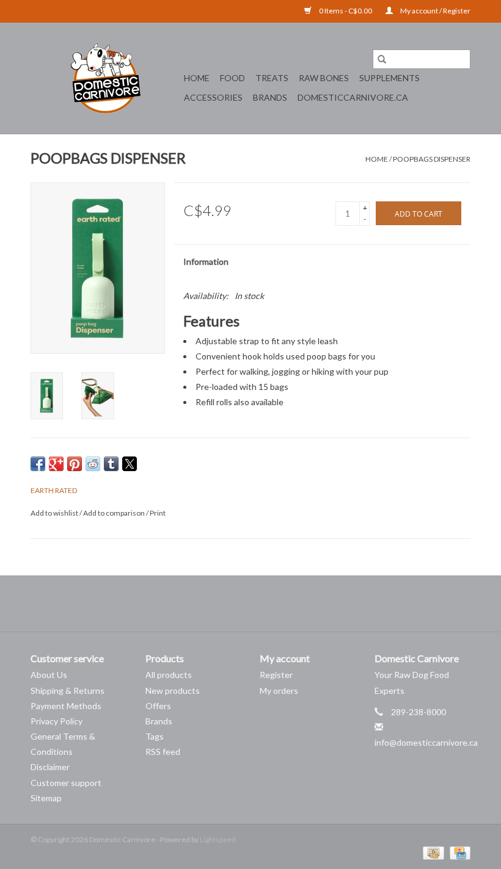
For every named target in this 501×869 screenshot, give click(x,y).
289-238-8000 (418, 712)
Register (276, 674)
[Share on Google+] (56, 463)
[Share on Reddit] (93, 463)
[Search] (382, 59)
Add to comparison (114, 512)
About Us (49, 674)
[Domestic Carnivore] (105, 78)
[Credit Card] (457, 852)
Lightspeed (218, 839)
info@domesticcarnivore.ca (426, 742)
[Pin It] (74, 463)
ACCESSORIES (213, 97)
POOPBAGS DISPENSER (431, 159)
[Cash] (432, 852)
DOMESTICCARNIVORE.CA (353, 97)
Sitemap (46, 798)
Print (158, 512)
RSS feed (162, 751)
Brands (270, 97)
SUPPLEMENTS (389, 78)
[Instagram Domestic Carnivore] (261, 603)
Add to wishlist (55, 512)
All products (168, 674)
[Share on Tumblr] (111, 463)
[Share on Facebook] (38, 463)
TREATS (271, 78)
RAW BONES (324, 78)
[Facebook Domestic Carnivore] (240, 603)
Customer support (66, 782)
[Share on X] (129, 463)
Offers (158, 706)
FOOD (232, 78)
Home (197, 78)
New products (172, 690)
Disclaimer (50, 767)
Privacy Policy (56, 721)
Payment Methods (66, 706)
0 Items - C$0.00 (345, 10)
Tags (154, 736)
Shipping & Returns (67, 690)
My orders (279, 690)
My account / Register (434, 10)
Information (206, 261)
